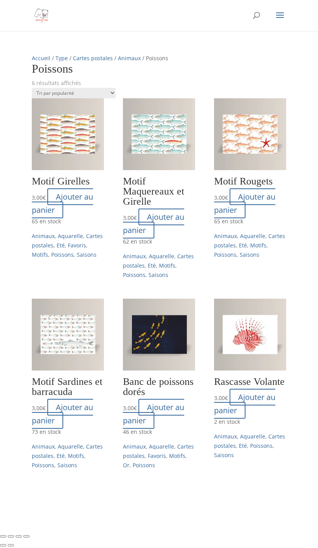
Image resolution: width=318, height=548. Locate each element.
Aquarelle (70, 236)
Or (126, 465)
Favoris (77, 245)
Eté (61, 245)
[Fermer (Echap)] (26, 536)
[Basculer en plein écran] (11, 536)
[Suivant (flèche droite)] (11, 545)
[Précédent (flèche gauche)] (3, 545)
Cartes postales (93, 58)
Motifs (40, 254)
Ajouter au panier (62, 203)
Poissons (62, 254)
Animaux (129, 58)
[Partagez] (19, 536)
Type (61, 58)
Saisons (87, 254)
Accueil (41, 58)
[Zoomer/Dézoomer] (3, 536)
